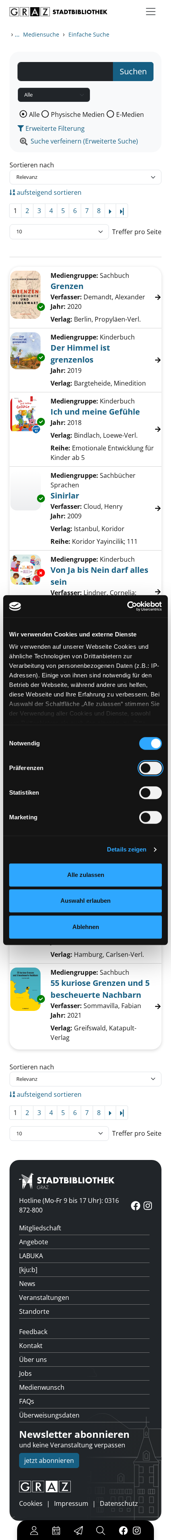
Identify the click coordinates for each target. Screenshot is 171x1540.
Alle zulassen (85, 874)
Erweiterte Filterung (54, 128)
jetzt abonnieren (49, 1460)
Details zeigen (126, 849)
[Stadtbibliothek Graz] (58, 11)
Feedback (33, 1331)
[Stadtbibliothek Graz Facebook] (123, 1530)
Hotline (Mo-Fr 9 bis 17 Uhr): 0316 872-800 (69, 1205)
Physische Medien (78, 114)
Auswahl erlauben (85, 900)
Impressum (71, 1503)
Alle (34, 114)
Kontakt (31, 1345)
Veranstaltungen (44, 1297)
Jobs (25, 1373)
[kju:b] (28, 1269)
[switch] (150, 768)
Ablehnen (85, 926)
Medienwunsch (41, 1387)
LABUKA (31, 1255)
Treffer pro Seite (136, 231)
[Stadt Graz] (85, 1487)
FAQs (26, 1401)
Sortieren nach (32, 165)
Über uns (33, 1359)
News (27, 1283)
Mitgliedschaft (40, 1228)
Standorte (34, 1311)
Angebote (33, 1241)
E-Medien (130, 114)
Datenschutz (119, 1503)
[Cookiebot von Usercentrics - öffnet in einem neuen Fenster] (127, 606)
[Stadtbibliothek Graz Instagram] (136, 1530)
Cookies (31, 1503)
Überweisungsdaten (49, 1415)
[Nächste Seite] (110, 211)
